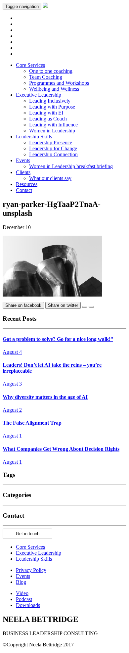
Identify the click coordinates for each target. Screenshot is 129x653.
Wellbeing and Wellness (54, 89)
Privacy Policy (31, 570)
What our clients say (50, 178)
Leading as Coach (48, 118)
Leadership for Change (53, 148)
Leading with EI (46, 113)
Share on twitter (63, 305)
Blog (21, 582)
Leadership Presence (50, 142)
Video (22, 593)
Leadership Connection (53, 154)
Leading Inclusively (49, 101)
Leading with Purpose (52, 107)
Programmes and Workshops (59, 83)
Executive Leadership (38, 95)
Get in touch (27, 533)
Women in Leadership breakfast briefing (71, 166)
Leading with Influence (53, 124)
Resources (26, 184)
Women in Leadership (52, 130)
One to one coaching (50, 71)
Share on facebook (23, 305)
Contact (24, 190)
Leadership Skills (34, 136)
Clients (23, 172)
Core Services (30, 65)
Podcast (24, 599)
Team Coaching (45, 77)
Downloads (28, 605)
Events (23, 160)
